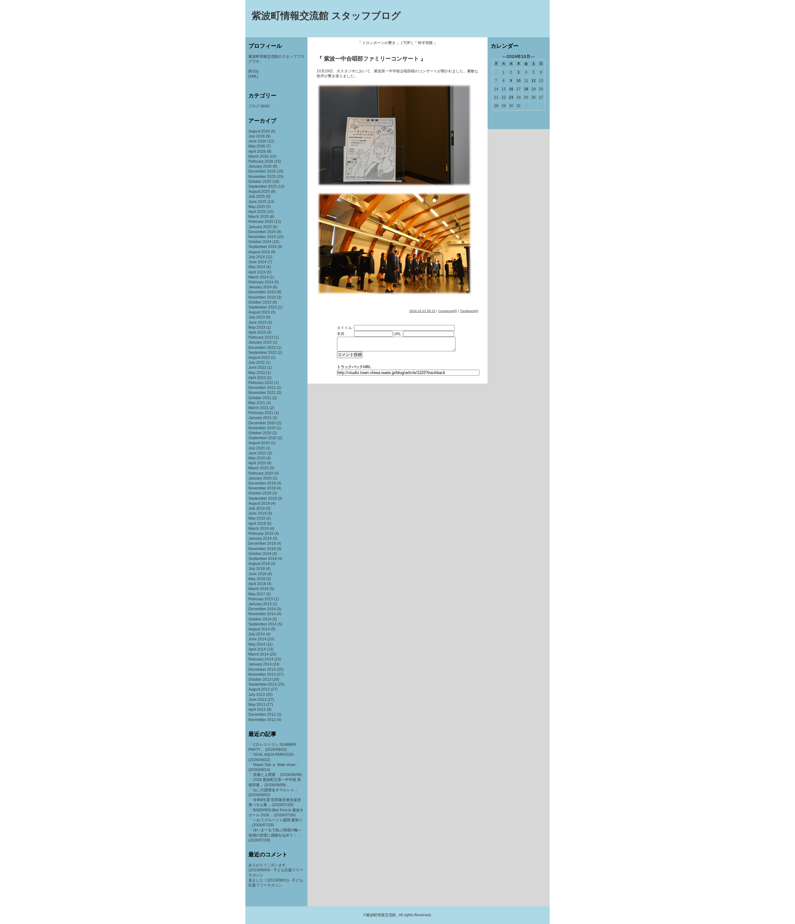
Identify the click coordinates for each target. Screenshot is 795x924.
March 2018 (258, 589)
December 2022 (262, 347)
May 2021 (256, 403)
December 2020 (262, 423)
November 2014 (262, 614)
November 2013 (262, 674)
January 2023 (260, 342)
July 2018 (256, 568)
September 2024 (262, 247)
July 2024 (256, 257)
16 (511, 89)
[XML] (253, 76)
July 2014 (256, 634)
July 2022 (256, 362)
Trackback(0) (469, 311)
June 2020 (257, 453)
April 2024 (257, 272)
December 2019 (262, 483)
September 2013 (262, 684)
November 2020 (262, 428)
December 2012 (262, 714)
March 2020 (258, 468)
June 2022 (257, 367)
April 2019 (257, 523)
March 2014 (258, 654)
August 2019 (259, 503)
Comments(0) (447, 311)
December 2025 (262, 171)
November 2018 (262, 549)
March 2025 (258, 216)
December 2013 (262, 669)
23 (511, 97)
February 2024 (260, 282)
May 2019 (256, 518)
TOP (407, 43)
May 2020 (256, 458)
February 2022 (260, 383)
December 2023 (262, 292)
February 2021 (260, 413)
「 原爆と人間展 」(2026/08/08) (275, 775)
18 (526, 89)
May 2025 (256, 207)
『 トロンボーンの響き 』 (378, 43)
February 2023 (260, 337)
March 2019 (258, 528)
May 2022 (256, 373)
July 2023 (256, 317)
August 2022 (259, 357)
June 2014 (257, 639)
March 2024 (258, 277)
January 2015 (260, 604)
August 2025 (259, 191)
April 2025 (257, 212)
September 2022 (262, 352)
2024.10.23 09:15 (422, 311)
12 (533, 81)
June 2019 (257, 513)
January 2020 (260, 478)
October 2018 (259, 554)
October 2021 (259, 398)
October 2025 (259, 181)
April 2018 (257, 584)
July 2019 (256, 508)
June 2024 (257, 262)
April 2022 (257, 378)
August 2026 (259, 131)
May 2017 (256, 594)
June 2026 (257, 141)
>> (532, 57)
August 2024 (259, 252)
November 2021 (262, 392)
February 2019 (260, 533)
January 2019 (260, 538)
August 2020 (259, 443)
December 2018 (262, 543)
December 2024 (262, 232)
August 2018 (259, 563)
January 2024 (260, 287)
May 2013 (256, 704)
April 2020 (257, 463)
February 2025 (260, 221)
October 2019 (259, 493)
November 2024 (262, 237)
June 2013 (257, 699)
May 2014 (256, 644)
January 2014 (260, 664)
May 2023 (256, 327)
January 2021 (260, 418)
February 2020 (260, 473)
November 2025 (262, 176)
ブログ (254, 106)
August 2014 (259, 629)
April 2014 (257, 649)
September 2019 (262, 498)
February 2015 (260, 599)
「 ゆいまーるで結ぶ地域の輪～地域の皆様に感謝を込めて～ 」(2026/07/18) (275, 835)
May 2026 (256, 146)
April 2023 (257, 332)
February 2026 (260, 161)
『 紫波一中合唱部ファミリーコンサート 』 (371, 59)
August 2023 (259, 312)
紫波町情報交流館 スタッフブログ (326, 15)
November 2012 (262, 720)
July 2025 (256, 196)
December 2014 (262, 609)
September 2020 (262, 438)
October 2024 (259, 242)
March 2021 (258, 408)
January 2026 (260, 166)
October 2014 (259, 619)
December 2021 (262, 387)
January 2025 (260, 227)
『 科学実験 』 (425, 43)
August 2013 (259, 689)
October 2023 (259, 302)
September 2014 (262, 624)
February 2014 (260, 659)
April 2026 (257, 151)
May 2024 (256, 267)
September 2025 (262, 186)
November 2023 (262, 297)
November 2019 (262, 488)
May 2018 (256, 579)
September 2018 (262, 559)
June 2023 (257, 322)
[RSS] (253, 71)
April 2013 (257, 709)
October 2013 (259, 679)
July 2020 (256, 448)
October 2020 (259, 433)
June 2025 (257, 202)
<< (504, 57)
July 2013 (256, 694)
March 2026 (258, 156)
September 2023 (262, 307)
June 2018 (257, 574)
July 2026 (256, 136)
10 (518, 81)
